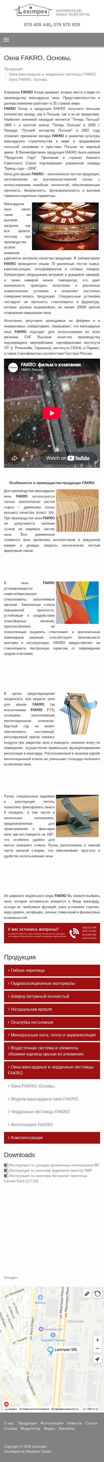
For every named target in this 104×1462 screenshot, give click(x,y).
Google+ (11, 1277)
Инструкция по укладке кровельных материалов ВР (54, 1165)
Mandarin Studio (38, 1452)
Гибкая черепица (28, 970)
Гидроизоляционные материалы (43, 983)
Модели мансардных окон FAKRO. (45, 1099)
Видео (49, 1428)
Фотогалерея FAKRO (32, 1124)
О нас (9, 1423)
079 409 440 (37, 24)
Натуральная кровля (31, 1009)
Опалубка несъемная (32, 1022)
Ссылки (10, 1428)
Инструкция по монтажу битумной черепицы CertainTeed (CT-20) (45, 1178)
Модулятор (30, 1428)
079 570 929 (66, 24)
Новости (74, 1423)
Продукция (13, 69)
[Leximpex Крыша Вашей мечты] (52, 12)
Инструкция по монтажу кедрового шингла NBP (50, 1170)
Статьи (91, 1423)
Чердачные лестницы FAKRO (40, 1111)
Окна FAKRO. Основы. (28, 79)
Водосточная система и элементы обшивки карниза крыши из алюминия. (46, 1051)
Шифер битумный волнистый (40, 996)
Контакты (67, 1428)
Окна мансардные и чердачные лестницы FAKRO (52, 74)
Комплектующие (27, 1137)
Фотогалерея (52, 1423)
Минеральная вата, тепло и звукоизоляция (53, 1035)
